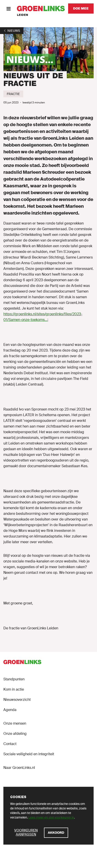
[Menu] (8, 8)
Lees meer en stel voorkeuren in (51, 817)
